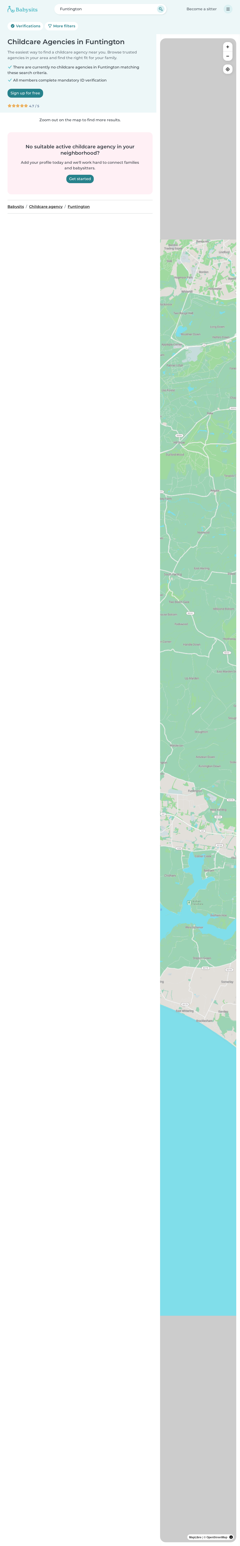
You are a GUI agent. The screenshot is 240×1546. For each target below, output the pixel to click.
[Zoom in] (227, 46)
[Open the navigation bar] (228, 9)
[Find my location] (227, 69)
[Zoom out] (227, 56)
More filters (63, 26)
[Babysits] (23, 9)
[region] (198, 790)
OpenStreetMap (216, 1537)
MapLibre (195, 1537)
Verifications (27, 26)
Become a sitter (202, 9)
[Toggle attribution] (231, 1537)
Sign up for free (25, 93)
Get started (80, 179)
